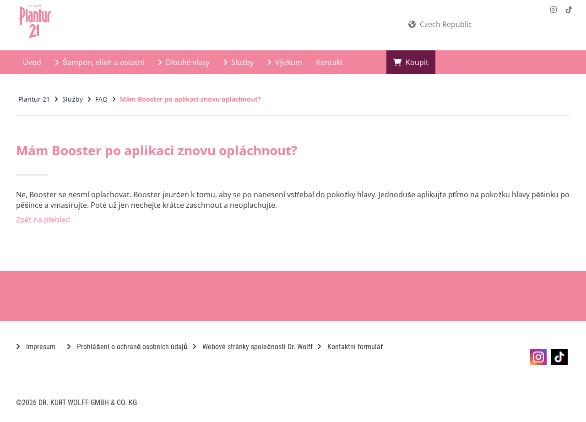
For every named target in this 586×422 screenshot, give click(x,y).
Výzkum (287, 62)
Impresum (39, 346)
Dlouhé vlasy (187, 62)
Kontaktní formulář (354, 346)
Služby (241, 62)
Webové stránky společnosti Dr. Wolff (257, 346)
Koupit (416, 62)
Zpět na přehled (43, 220)
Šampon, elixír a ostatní (102, 62)
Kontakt (329, 62)
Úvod (32, 62)
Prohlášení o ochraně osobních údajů (131, 346)
